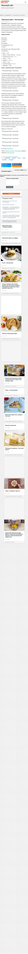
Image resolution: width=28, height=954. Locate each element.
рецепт (14, 158)
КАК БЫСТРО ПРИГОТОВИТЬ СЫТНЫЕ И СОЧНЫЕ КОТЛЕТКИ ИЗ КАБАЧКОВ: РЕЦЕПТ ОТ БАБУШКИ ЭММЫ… (11, 216)
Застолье (7, 386)
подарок (11, 159)
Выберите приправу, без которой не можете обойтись (13, 749)
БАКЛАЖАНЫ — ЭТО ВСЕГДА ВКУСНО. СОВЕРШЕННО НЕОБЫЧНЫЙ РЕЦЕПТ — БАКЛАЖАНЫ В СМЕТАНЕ (11, 208)
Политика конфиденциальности (9, 221)
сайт (19, 158)
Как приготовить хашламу (8, 204)
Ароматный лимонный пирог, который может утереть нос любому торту (13, 379)
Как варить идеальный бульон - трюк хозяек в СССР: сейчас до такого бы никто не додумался (14, 793)
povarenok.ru (10, 148)
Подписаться (11, 193)
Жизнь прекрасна (8, 800)
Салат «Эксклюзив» (7, 262)
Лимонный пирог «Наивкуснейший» (7, 226)
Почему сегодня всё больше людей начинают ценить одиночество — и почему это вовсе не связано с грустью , (13, 944)
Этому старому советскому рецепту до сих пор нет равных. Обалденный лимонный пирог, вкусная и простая (11, 286)
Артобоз (6, 608)
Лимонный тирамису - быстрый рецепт (14, 448)
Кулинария (7, 158)
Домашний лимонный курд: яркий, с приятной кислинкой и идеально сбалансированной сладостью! (14, 535)
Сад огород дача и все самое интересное (10, 243)
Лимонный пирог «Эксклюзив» (18, 15)
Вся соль (2, 15)
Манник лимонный (10, 425)
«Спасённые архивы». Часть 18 (14, 603)
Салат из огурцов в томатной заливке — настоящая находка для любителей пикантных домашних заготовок (14, 560)
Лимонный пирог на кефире (10, 238)
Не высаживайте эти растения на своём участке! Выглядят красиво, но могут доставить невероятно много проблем (14, 686)
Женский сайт (7, 5)
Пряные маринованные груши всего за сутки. (14, 660)
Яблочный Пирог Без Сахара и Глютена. (13, 415)
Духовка (4, 159)
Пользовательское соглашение (9, 220)
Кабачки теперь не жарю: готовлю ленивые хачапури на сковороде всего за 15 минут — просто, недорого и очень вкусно (14, 883)
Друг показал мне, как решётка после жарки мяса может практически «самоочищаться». (14, 711)
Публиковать (9, 187)
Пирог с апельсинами (11, 390)
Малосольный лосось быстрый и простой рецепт (9, 201)
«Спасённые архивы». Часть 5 (14, 824)
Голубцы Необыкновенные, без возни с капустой (11, 212)
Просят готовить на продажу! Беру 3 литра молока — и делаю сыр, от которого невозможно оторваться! (14, 578)
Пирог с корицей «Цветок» (12, 491)
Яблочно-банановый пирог (9, 333)
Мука (24, 158)
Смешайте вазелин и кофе (12, 859)
